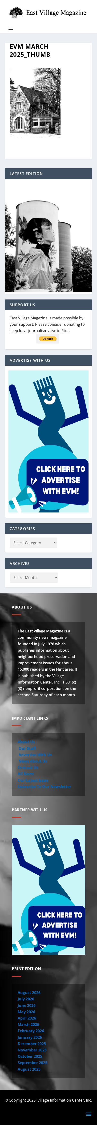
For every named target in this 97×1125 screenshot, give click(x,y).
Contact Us (28, 767)
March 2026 (28, 1024)
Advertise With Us (35, 754)
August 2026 (29, 992)
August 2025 (29, 1069)
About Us (26, 741)
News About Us (32, 761)
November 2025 (32, 1050)
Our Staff (27, 748)
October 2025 (30, 1056)
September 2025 (32, 1062)
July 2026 (26, 999)
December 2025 (32, 1043)
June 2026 (27, 1005)
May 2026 (26, 1011)
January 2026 (30, 1037)
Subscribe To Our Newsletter (44, 786)
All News (26, 773)
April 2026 (27, 1018)
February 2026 (31, 1030)
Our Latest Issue (33, 780)
